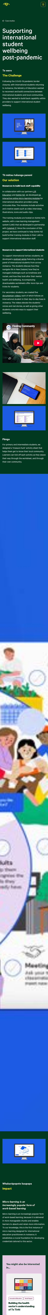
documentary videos (11, 296)
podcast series (20, 259)
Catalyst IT (11, 228)
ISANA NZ (20, 195)
